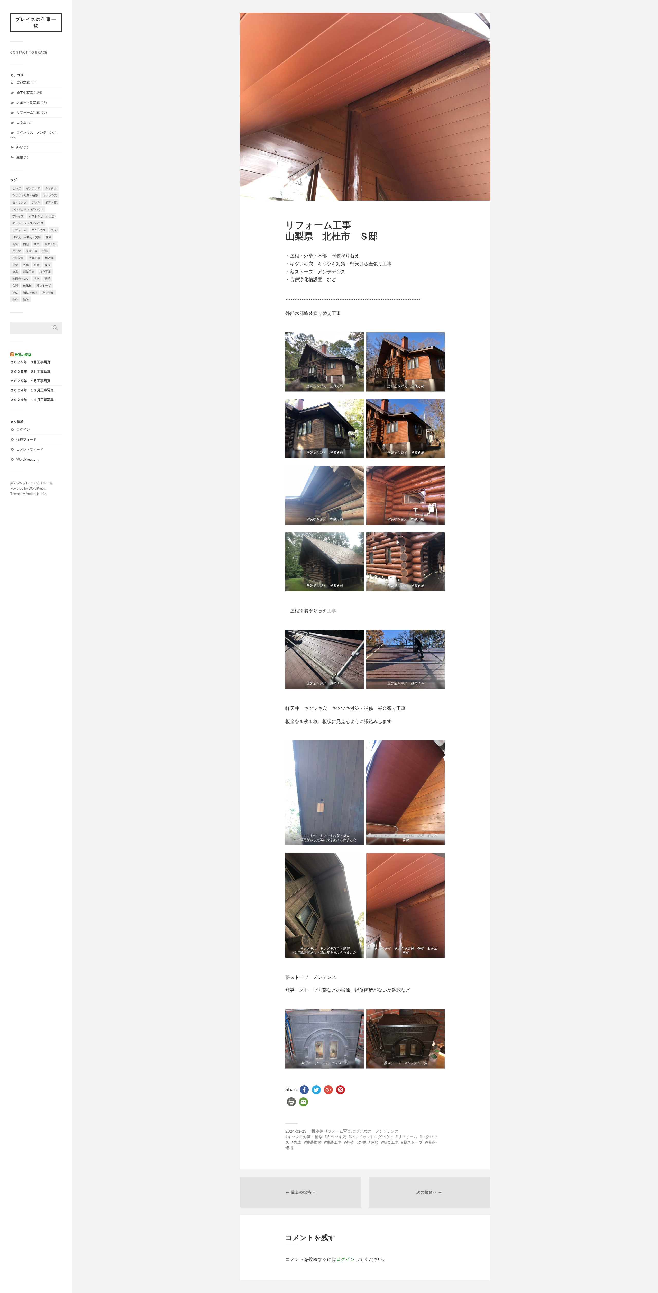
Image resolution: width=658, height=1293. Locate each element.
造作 (15, 299)
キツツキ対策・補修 (25, 195)
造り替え (48, 292)
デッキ (36, 202)
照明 (47, 278)
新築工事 (28, 271)
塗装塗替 (18, 257)
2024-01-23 (295, 1131)
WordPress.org (27, 459)
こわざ (16, 188)
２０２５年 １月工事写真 (30, 381)
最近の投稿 (23, 354)
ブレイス (18, 216)
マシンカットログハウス (27, 223)
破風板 (27, 285)
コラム (21, 122)
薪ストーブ (44, 285)
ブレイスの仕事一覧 (36, 22)
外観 (37, 264)
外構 (26, 264)
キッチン (51, 188)
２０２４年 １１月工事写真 (32, 400)
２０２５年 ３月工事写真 (30, 362)
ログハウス (39, 230)
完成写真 (23, 82)
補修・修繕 (30, 292)
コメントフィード (29, 449)
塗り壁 (16, 250)
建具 (15, 271)
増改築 (49, 257)
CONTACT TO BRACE (28, 52)
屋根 (19, 157)
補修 (15, 292)
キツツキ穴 (50, 195)
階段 (26, 299)
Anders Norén (36, 494)
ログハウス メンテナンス (36, 132)
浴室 (36, 278)
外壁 (19, 147)
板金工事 (45, 271)
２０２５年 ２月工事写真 (30, 372)
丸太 (54, 230)
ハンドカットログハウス (27, 209)
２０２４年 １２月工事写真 (32, 390)
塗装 (45, 250)
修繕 (48, 237)
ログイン (23, 429)
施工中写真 (24, 93)
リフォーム (19, 230)
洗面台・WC (20, 278)
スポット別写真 (28, 103)
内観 (26, 244)
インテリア (33, 188)
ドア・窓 (51, 202)
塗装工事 (34, 257)
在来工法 (50, 244)
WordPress (37, 488)
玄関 (15, 285)
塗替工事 (31, 250)
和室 (37, 244)
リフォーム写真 (28, 112)
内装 (15, 244)
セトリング (19, 202)
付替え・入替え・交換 (26, 237)
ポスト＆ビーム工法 (41, 216)
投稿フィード (26, 439)
